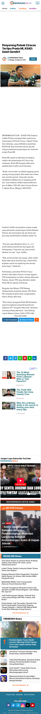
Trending (22, 8)
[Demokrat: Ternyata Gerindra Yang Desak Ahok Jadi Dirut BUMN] (3, 653)
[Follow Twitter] (13, 705)
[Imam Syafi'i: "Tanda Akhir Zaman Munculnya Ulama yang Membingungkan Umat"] (3, 670)
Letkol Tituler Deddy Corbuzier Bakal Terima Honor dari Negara (20, 569)
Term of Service (29, 694)
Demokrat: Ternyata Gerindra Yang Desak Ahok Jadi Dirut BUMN (23, 652)
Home (4, 8)
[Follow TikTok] (28, 705)
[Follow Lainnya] (37, 320)
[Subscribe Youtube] (32, 705)
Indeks (13, 8)
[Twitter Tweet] (10, 358)
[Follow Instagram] (23, 705)
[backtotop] (21, 692)
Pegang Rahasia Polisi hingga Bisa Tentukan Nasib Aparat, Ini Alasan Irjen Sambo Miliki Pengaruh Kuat (20, 576)
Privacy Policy (10, 694)
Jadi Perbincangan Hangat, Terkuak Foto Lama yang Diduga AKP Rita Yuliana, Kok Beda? (18, 597)
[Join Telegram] (18, 705)
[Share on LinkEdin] (34, 358)
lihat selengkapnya (19, 613)
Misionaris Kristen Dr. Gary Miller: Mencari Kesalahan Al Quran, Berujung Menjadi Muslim (24, 678)
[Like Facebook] (8, 705)
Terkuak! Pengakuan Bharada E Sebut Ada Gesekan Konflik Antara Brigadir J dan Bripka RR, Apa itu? (20, 590)
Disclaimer (19, 694)
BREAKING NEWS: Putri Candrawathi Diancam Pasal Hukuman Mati (17, 583)
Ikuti (33, 59)
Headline (33, 8)
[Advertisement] (20, 24)
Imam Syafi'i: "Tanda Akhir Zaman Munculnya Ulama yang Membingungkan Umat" (22, 670)
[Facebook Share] (5, 358)
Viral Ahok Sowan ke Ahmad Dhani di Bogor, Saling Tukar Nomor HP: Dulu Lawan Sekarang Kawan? (20, 563)
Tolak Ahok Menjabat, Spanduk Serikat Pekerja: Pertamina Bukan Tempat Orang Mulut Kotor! (24, 662)
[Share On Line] (29, 358)
